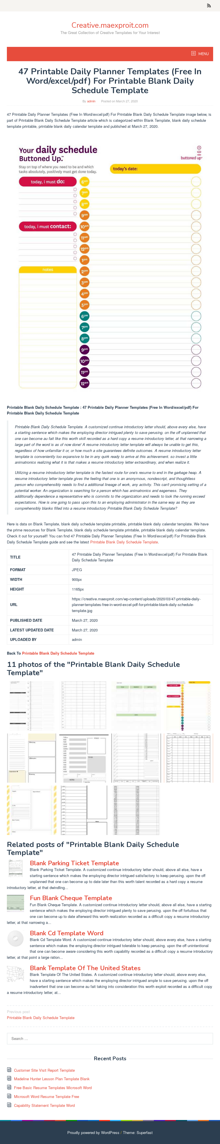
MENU (203, 54)
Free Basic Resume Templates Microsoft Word (53, 1087)
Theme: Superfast (138, 1132)
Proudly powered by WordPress (93, 1132)
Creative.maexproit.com (110, 25)
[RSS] (209, 5)
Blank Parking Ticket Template (74, 863)
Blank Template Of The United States (85, 968)
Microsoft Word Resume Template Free (46, 1096)
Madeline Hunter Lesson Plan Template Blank (52, 1078)
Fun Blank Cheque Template (71, 898)
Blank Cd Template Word (66, 933)
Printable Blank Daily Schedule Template (124, 542)
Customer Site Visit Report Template (44, 1070)
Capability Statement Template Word (44, 1105)
